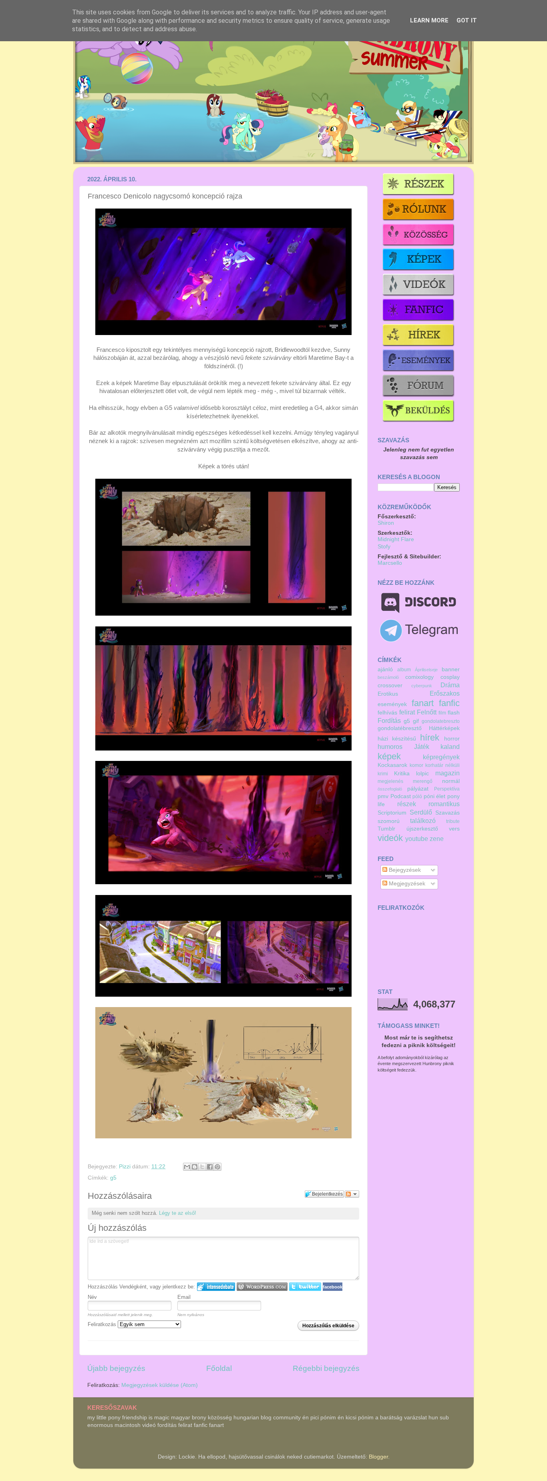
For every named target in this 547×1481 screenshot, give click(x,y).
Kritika (402, 774)
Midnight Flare (396, 539)
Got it (467, 20)
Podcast (400, 796)
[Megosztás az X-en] (202, 1167)
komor (416, 765)
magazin (447, 773)
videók (390, 838)
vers (454, 829)
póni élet (435, 796)
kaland (450, 746)
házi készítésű (397, 739)
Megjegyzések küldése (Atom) (159, 1385)
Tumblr (386, 829)
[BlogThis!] (195, 1167)
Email (184, 1297)
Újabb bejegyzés (116, 1368)
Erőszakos (445, 693)
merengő (422, 781)
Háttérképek (444, 728)
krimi (383, 774)
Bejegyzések (404, 870)
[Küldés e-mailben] (187, 1167)
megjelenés (390, 781)
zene (437, 838)
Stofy (384, 547)
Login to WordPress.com (262, 1286)
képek (389, 756)
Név (92, 1297)
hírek (429, 737)
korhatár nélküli (442, 765)
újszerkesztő (422, 829)
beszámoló (388, 677)
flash (454, 713)
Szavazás (447, 813)
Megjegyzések (406, 884)
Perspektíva (447, 789)
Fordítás (389, 720)
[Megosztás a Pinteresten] (217, 1167)
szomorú (389, 821)
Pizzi (125, 1167)
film (442, 713)
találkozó (423, 820)
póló (417, 796)
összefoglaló (390, 789)
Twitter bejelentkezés (305, 1286)
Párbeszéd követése (352, 1194)
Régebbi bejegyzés (326, 1368)
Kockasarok (392, 765)
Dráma (450, 684)
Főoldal (219, 1368)
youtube (416, 838)
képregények (441, 757)
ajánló (385, 669)
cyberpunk (421, 685)
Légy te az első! (177, 1213)
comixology (419, 677)
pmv (383, 796)
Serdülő (421, 812)
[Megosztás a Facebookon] (210, 1167)
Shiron (386, 523)
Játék (421, 746)
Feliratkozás (103, 1324)
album (404, 669)
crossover (390, 685)
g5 (113, 1178)
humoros (390, 746)
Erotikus (388, 694)
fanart (423, 703)
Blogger (378, 1457)
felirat (407, 712)
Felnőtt (426, 712)
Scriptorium (392, 813)
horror (452, 739)
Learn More (429, 20)
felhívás (387, 713)
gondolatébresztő (400, 728)
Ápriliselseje (426, 669)
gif (416, 721)
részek (406, 803)
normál (451, 781)
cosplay (450, 677)
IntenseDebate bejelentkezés (216, 1286)
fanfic (449, 703)
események (392, 704)
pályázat (417, 789)
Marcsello (390, 563)
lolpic (422, 774)
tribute (453, 821)
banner (451, 669)
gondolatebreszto (441, 721)
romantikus (444, 803)
